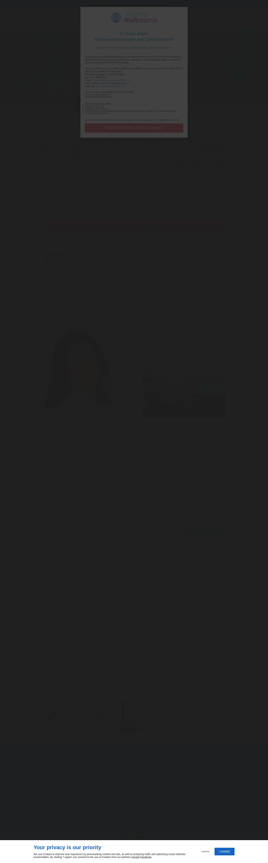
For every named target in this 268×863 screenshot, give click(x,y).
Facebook (145, 857)
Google (135, 857)
